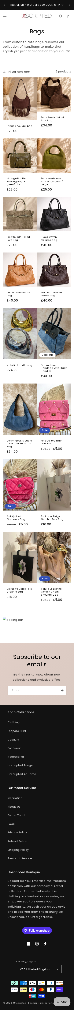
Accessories (16, 757)
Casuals (13, 739)
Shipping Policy (18, 850)
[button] (5, 16)
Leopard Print (17, 731)
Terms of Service (20, 858)
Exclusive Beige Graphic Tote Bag (52, 518)
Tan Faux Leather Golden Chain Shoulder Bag (51, 591)
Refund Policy (17, 841)
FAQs (11, 824)
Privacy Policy (17, 832)
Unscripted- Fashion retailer (30, 1002)
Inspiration (15, 798)
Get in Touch (17, 815)
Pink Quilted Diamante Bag (16, 518)
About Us (14, 807)
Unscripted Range (20, 765)
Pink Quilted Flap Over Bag (51, 442)
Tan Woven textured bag (19, 294)
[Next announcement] (70, 5)
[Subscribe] (62, 690)
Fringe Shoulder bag (19, 125)
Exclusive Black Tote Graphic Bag (19, 590)
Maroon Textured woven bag (51, 294)
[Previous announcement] (4, 5)
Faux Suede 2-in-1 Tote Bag (52, 119)
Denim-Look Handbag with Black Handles (54, 368)
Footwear (14, 748)
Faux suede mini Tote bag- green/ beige (52, 181)
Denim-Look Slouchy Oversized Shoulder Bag (20, 443)
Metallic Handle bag (19, 365)
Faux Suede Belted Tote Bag (18, 238)
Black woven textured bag (49, 238)
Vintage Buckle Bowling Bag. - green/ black (16, 181)
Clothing (14, 722)
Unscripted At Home (22, 774)
